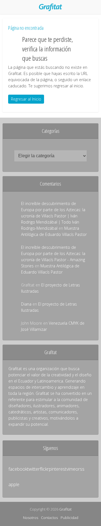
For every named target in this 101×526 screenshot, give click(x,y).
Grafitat (65, 509)
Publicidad (69, 517)
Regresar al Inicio (26, 99)
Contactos (49, 517)
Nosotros (30, 517)
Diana (26, 304)
